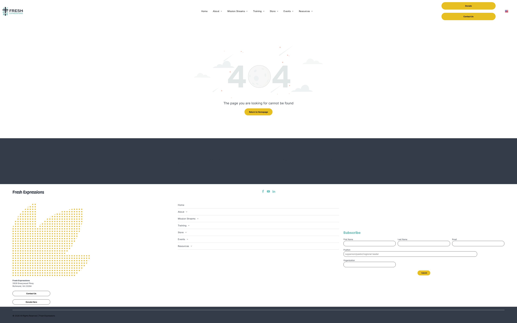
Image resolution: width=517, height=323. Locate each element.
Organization (349, 260)
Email (454, 239)
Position (346, 250)
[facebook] (263, 191)
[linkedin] (273, 191)
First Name (348, 239)
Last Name (402, 239)
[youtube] (268, 191)
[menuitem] (204, 11)
